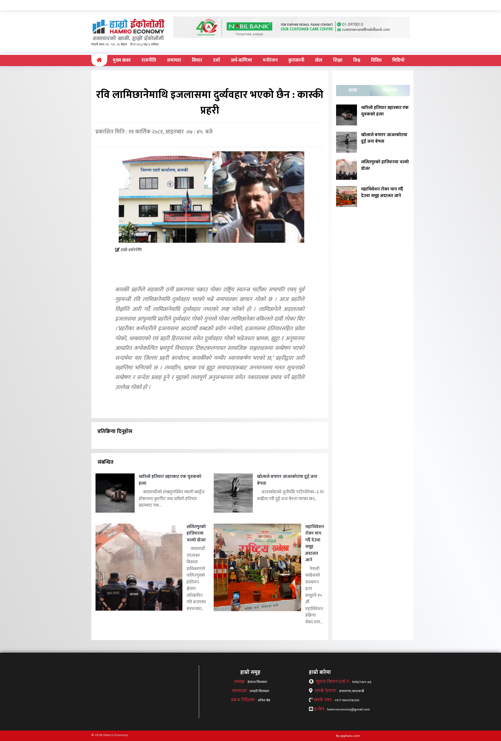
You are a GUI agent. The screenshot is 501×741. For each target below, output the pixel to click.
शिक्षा (337, 60)
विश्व (356, 60)
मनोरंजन (270, 60)
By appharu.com (348, 736)
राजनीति (148, 60)
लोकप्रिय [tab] (389, 90)
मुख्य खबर (122, 60)
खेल (318, 60)
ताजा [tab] (352, 90)
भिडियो (398, 60)
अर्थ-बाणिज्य (241, 60)
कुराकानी (296, 60)
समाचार (174, 60)
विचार (197, 60)
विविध (376, 60)
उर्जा (216, 60)
